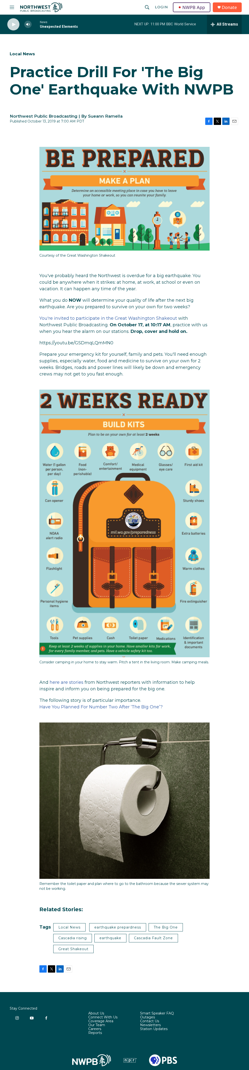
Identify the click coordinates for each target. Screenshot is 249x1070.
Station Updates (154, 1029)
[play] (13, 24)
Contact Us (149, 1021)
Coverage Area (100, 1021)
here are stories (66, 682)
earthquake (110, 938)
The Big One (166, 927)
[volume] (28, 24)
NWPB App (193, 7)
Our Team (96, 1025)
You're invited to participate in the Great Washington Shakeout (108, 318)
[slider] (35, 24)
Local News (22, 53)
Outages (147, 1017)
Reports (95, 1033)
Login (161, 7)
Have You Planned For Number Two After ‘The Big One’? (101, 707)
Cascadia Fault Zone (153, 938)
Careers (94, 1029)
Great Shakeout (73, 949)
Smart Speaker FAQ (157, 1013)
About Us (96, 1013)
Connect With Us (102, 1017)
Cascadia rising (72, 938)
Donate (229, 7)
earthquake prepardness (117, 927)
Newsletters (150, 1025)
